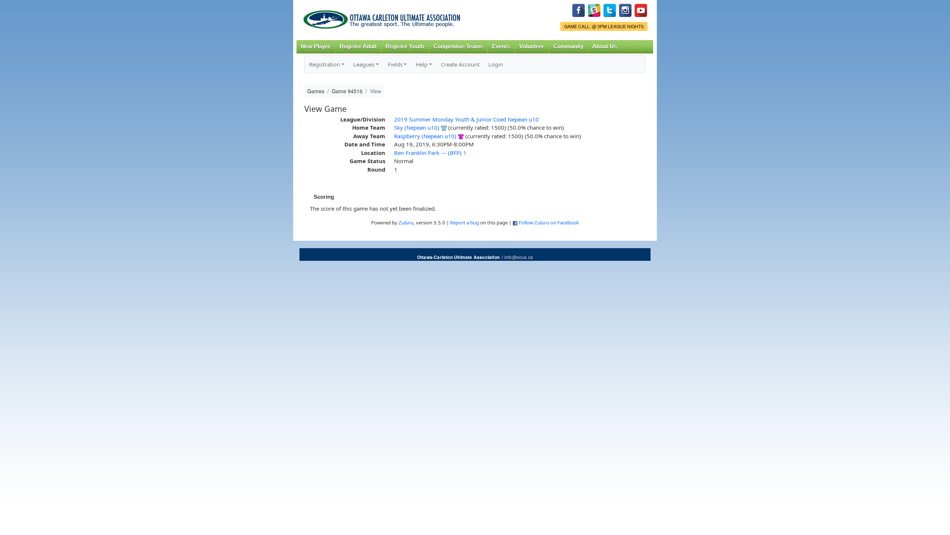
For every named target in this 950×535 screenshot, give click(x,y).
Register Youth (405, 46)
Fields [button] (395, 64)
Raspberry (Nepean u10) (425, 136)
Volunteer (531, 46)
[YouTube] (641, 9)
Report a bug (464, 222)
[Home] (383, 17)
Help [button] (422, 64)
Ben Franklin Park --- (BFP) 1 (430, 152)
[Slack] (594, 9)
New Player (315, 46)
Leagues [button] (363, 64)
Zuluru (406, 222)
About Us (604, 46)
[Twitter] (609, 9)
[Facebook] (578, 9)
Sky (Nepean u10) (416, 127)
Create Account (460, 64)
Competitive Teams (458, 46)
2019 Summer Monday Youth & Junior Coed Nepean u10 (466, 119)
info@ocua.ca (518, 257)
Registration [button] (324, 64)
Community (568, 46)
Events (501, 46)
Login (495, 64)
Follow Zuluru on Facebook (549, 222)
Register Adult (358, 46)
